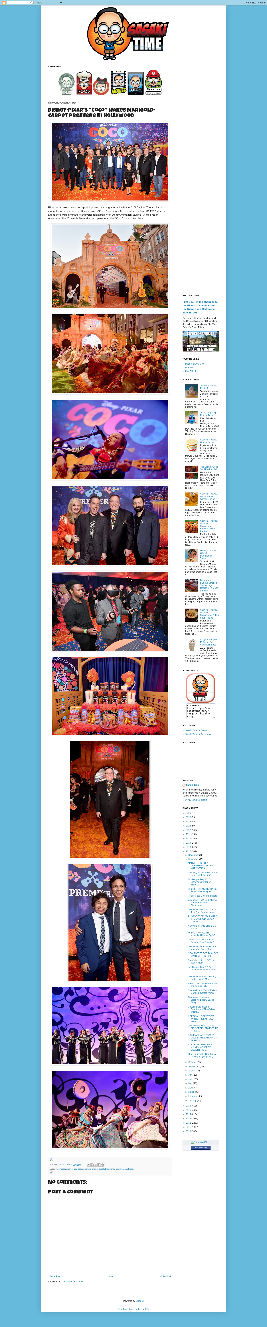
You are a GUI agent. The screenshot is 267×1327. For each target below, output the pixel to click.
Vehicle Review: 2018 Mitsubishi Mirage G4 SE (201, 934)
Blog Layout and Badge (129, 1309)
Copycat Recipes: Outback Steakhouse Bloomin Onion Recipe (209, 526)
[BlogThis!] (92, 1165)
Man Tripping (191, 371)
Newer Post (54, 1276)
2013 (188, 1118)
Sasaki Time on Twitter (196, 730)
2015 (188, 1110)
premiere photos (90, 1169)
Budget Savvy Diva (194, 364)
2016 (188, 1105)
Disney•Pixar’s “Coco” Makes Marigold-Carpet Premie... (202, 991)
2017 (188, 851)
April (190, 1087)
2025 (188, 817)
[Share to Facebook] (99, 1165)
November (193, 859)
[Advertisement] (201, 119)
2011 (188, 1127)
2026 (188, 813)
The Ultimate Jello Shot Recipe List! (209, 468)
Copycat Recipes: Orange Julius (209, 441)
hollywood (60, 1169)
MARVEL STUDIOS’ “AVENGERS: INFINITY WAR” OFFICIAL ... (200, 866)
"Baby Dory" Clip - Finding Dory (209, 413)
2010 (188, 1131)
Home (111, 1276)
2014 (188, 1114)
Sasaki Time (64, 1164)
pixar (68, 1169)
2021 (188, 834)
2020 (188, 838)
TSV (147, 1309)
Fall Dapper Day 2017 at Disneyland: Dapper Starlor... (200, 882)
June (191, 1079)
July (190, 1075)
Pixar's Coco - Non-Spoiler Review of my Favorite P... (202, 940)
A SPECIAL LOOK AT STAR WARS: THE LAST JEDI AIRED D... (201, 1019)
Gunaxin (189, 367)
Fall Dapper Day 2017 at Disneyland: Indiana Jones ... (202, 970)
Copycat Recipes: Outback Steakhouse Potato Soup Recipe (209, 614)
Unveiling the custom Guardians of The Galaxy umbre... (201, 1009)
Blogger (139, 1301)
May (190, 1083)
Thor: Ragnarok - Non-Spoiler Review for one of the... (202, 1055)
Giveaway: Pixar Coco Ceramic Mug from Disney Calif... (203, 947)
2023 (188, 826)
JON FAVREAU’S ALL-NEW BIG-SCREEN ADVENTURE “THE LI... (203, 1028)
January (192, 1100)
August (192, 1070)
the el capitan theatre (125, 1169)
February (193, 1096)
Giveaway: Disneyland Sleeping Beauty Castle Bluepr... (201, 1000)
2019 (188, 843)
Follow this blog (200, 1148)
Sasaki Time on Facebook (198, 734)
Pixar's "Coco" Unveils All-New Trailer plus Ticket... (203, 984)
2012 (188, 1123)
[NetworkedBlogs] (200, 1142)
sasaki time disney (107, 1169)
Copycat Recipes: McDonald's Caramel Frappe (209, 642)
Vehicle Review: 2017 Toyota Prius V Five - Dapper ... (202, 890)
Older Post (165, 1276)
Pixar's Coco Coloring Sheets (202, 896)
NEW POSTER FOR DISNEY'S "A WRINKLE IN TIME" (203, 954)
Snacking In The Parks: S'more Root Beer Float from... (203, 873)
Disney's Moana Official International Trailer (208, 554)
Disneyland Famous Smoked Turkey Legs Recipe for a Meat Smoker (209, 585)
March (191, 1092)
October (192, 1062)
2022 (188, 830)
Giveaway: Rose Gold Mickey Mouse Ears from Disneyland (202, 903)
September (194, 1066)
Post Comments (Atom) (73, 1281)
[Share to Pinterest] (102, 1165)
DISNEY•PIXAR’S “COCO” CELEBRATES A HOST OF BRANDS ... (202, 1038)
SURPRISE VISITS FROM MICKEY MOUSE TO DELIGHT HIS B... (200, 1047)
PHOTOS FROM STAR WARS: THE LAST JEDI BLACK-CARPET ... (203, 919)
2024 (188, 821)
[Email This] (89, 1165)
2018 (188, 847)
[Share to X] (96, 1165)
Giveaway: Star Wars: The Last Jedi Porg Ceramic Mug (203, 910)
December (193, 855)
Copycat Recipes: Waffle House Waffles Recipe (209, 496)
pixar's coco (77, 1169)
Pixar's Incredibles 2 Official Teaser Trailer (201, 961)
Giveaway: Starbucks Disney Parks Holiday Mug (202, 977)
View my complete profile (195, 800)
